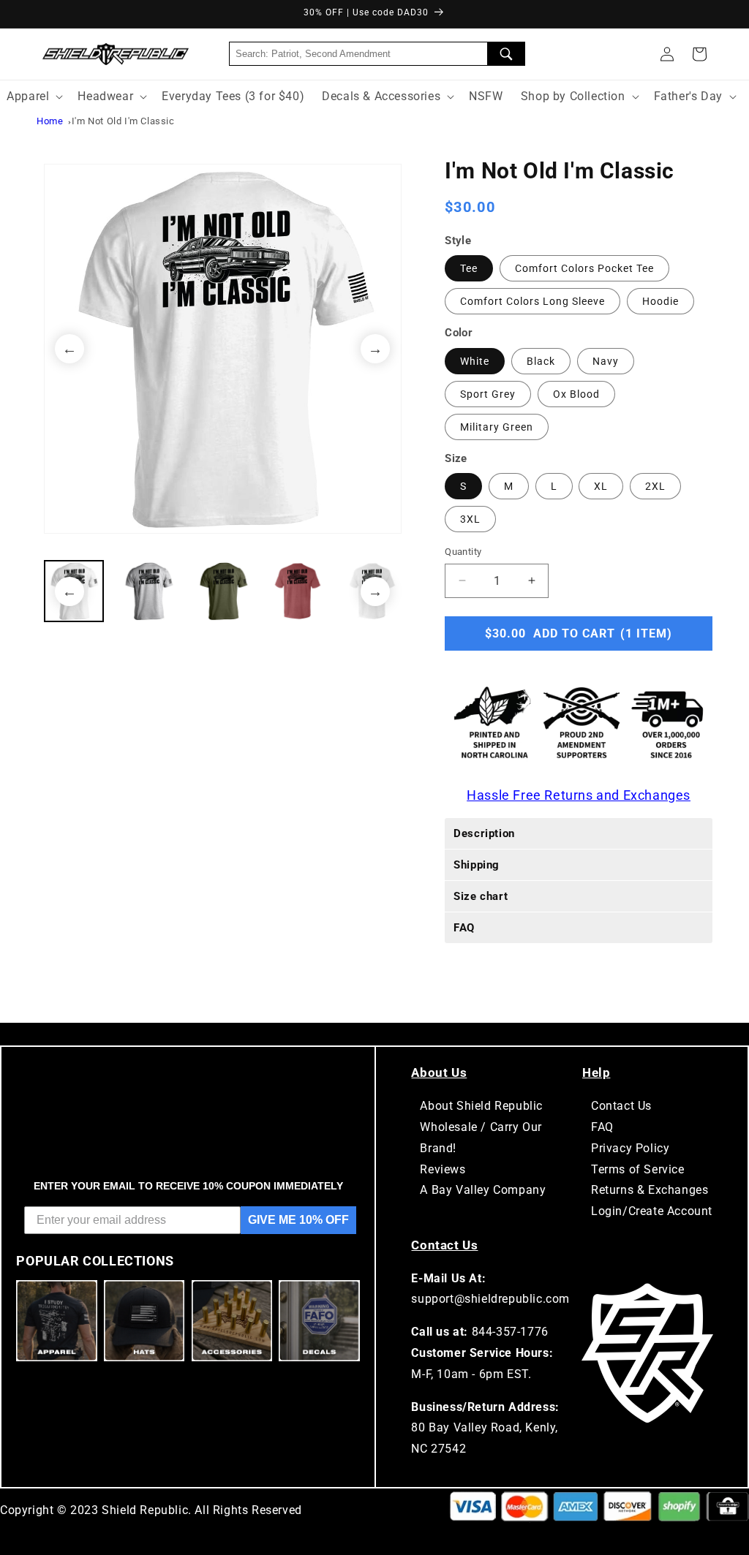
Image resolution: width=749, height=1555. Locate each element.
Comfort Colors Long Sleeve (532, 301)
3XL (470, 519)
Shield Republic (145, 1510)
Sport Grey (488, 394)
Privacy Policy (630, 1148)
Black (541, 361)
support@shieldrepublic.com (490, 1299)
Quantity (463, 551)
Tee (469, 268)
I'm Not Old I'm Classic (123, 121)
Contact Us (621, 1106)
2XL (655, 486)
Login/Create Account (651, 1211)
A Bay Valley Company (483, 1190)
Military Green (496, 427)
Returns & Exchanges (649, 1190)
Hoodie (660, 301)
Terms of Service (638, 1169)
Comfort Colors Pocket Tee (584, 268)
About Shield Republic (481, 1106)
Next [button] (375, 348)
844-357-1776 (510, 1332)
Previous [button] (69, 348)
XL (601, 486)
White (474, 361)
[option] (223, 349)
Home (50, 121)
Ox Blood (576, 394)
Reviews (442, 1169)
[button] (699, 54)
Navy (605, 361)
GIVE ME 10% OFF (298, 1220)
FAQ (602, 1127)
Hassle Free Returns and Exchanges (578, 795)
